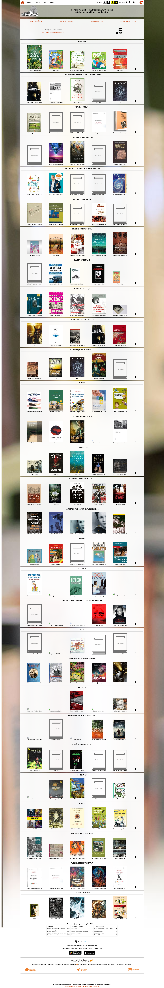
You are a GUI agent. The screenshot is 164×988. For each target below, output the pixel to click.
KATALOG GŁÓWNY (35, 21)
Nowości (29, 2)
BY (116, 2)
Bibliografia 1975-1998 (66, 21)
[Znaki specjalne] (120, 33)
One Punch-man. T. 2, (99, 930)
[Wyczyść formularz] (116, 33)
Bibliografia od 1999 (97, 21)
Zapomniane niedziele (76, 933)
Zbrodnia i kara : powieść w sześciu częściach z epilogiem (60, 934)
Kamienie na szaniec (51, 931)
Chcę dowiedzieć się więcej (73, 986)
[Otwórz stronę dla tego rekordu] (35, 57)
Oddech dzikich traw (98, 931)
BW (108, 2)
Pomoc (45, 2)
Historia (37, 2)
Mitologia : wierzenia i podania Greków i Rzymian (58, 928)
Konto (52, 2)
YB (112, 2)
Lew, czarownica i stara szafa (77, 930)
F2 (134, 2)
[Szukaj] (120, 29)
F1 (130, 2)
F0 (127, 2)
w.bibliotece (73, 964)
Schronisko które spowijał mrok (77, 934)
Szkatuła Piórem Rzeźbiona (128, 21)
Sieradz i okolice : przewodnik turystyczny (56, 930)
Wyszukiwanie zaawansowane (50, 32)
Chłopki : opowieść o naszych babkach (79, 931)
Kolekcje (61, 32)
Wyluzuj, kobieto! (98, 934)
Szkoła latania (74, 928)
